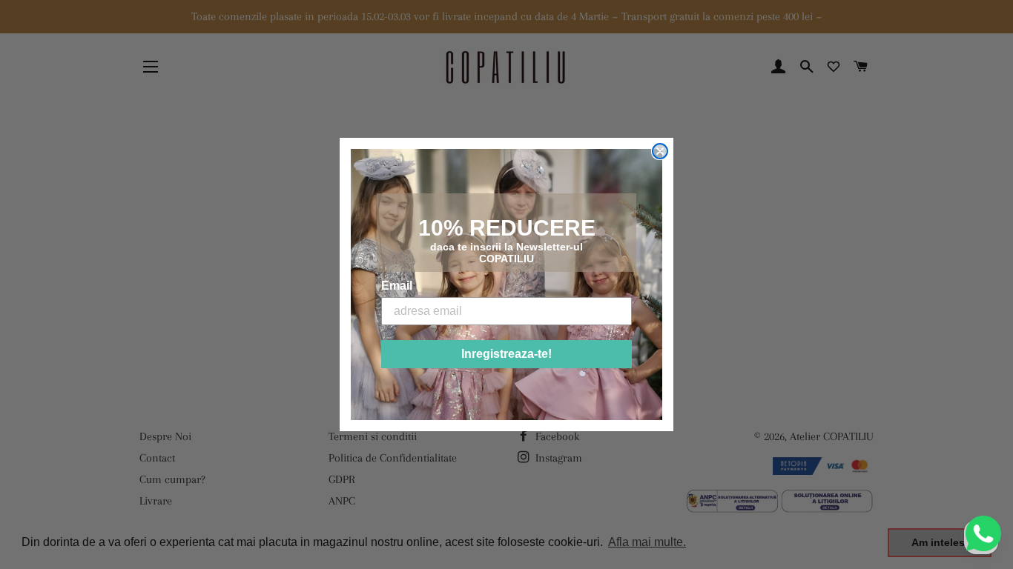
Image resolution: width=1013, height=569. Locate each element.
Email (396, 285)
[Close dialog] (660, 151)
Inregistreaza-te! (506, 353)
